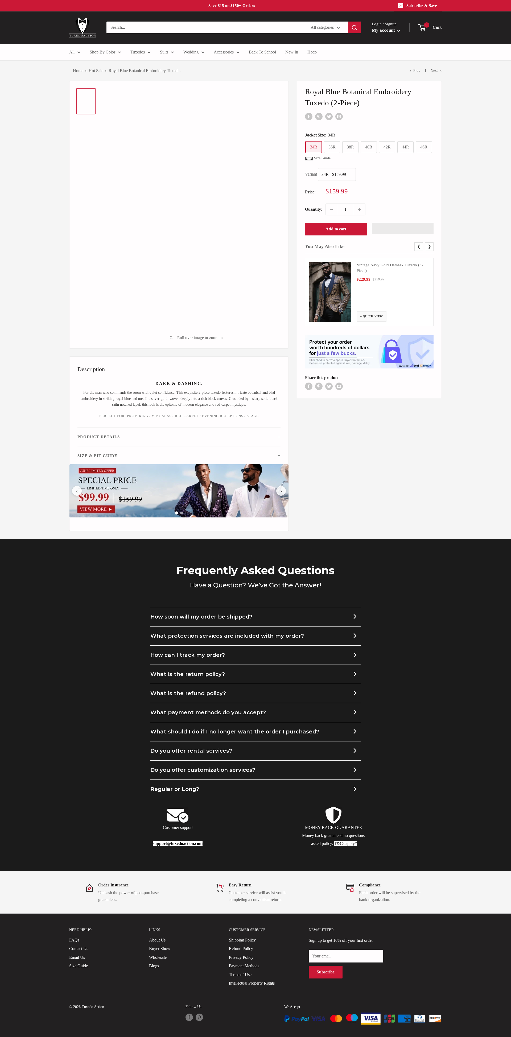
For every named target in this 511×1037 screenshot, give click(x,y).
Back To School (262, 52)
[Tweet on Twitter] (329, 116)
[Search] (354, 27)
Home (78, 70)
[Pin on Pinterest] (319, 116)
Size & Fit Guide (97, 456)
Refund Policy (241, 948)
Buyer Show (159, 948)
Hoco (312, 52)
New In (291, 52)
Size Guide (78, 966)
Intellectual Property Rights (252, 983)
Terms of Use (240, 974)
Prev (416, 71)
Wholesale (158, 957)
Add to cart (335, 229)
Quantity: (313, 209)
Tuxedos (137, 52)
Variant (311, 174)
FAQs (74, 940)
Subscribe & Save (421, 5)
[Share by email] (339, 116)
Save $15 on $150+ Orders (231, 5)
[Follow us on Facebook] (189, 1017)
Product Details (98, 437)
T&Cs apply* (345, 843)
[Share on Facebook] (308, 116)
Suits (164, 52)
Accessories (224, 52)
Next (434, 71)
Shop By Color (102, 52)
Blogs (154, 966)
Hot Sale (96, 70)
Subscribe (326, 972)
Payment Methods (244, 966)
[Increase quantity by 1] (359, 209)
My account (384, 30)
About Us (157, 940)
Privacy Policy (241, 957)
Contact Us (78, 948)
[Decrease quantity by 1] (331, 209)
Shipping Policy (242, 940)
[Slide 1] (176, 513)
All (72, 52)
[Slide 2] (181, 513)
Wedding (191, 52)
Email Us (77, 957)
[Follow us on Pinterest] (199, 1017)
